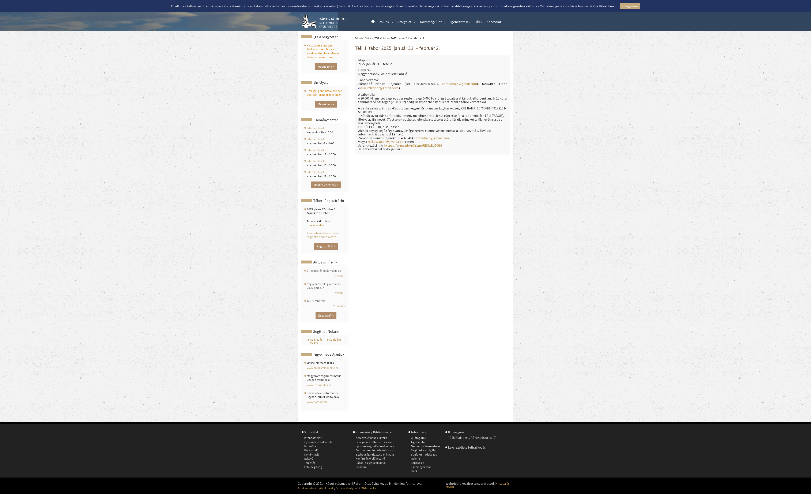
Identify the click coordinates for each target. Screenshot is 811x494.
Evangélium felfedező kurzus (374, 442)
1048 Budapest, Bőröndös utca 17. (472, 437)
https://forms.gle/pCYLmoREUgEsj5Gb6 (413, 145)
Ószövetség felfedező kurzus (375, 450)
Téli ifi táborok (316, 301)
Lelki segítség (313, 467)
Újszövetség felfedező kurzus (375, 446)
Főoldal (359, 38)
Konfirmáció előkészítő (370, 458)
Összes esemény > (326, 185)
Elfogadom (630, 6)
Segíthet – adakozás (424, 454)
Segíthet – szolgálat (423, 450)
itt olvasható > (316, 225)
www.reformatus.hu (319, 385)
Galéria (415, 458)
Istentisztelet (315, 128)
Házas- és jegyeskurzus (371, 463)
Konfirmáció (312, 454)
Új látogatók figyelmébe (418, 440)
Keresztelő (311, 450)
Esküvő (308, 458)
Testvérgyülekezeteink (425, 446)
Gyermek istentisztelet (319, 442)
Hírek (370, 38)
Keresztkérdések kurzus (371, 438)
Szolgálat (335, 339)
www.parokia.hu (317, 402)
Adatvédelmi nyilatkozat (315, 488)
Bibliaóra (361, 467)
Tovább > (339, 276)
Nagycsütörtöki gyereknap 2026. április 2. (324, 286)
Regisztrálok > (326, 246)
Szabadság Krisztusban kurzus (375, 454)
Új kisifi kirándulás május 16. (324, 271)
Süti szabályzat (347, 488)
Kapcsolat (417, 463)
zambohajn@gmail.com (459, 84)
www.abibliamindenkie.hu (323, 368)
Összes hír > (326, 316)
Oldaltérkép (369, 488)
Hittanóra (310, 446)
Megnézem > (326, 66)
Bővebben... (607, 6)
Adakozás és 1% (316, 341)
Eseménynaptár (421, 467)
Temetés (310, 463)
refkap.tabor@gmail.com (386, 141)
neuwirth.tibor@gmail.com (378, 88)
